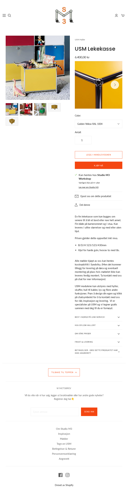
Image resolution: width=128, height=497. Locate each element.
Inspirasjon (64, 433)
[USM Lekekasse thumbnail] (12, 109)
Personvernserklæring (64, 453)
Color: (78, 115)
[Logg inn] (116, 15)
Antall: (78, 132)
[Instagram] (68, 475)
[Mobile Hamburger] (4, 15)
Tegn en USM (64, 443)
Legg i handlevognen (98, 154)
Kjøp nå (98, 165)
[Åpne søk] (9, 15)
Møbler (64, 438)
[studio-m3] (64, 15)
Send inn (89, 411)
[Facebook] (60, 475)
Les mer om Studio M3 (88, 187)
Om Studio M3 (64, 428)
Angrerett (64, 458)
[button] (64, 372)
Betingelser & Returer (64, 448)
